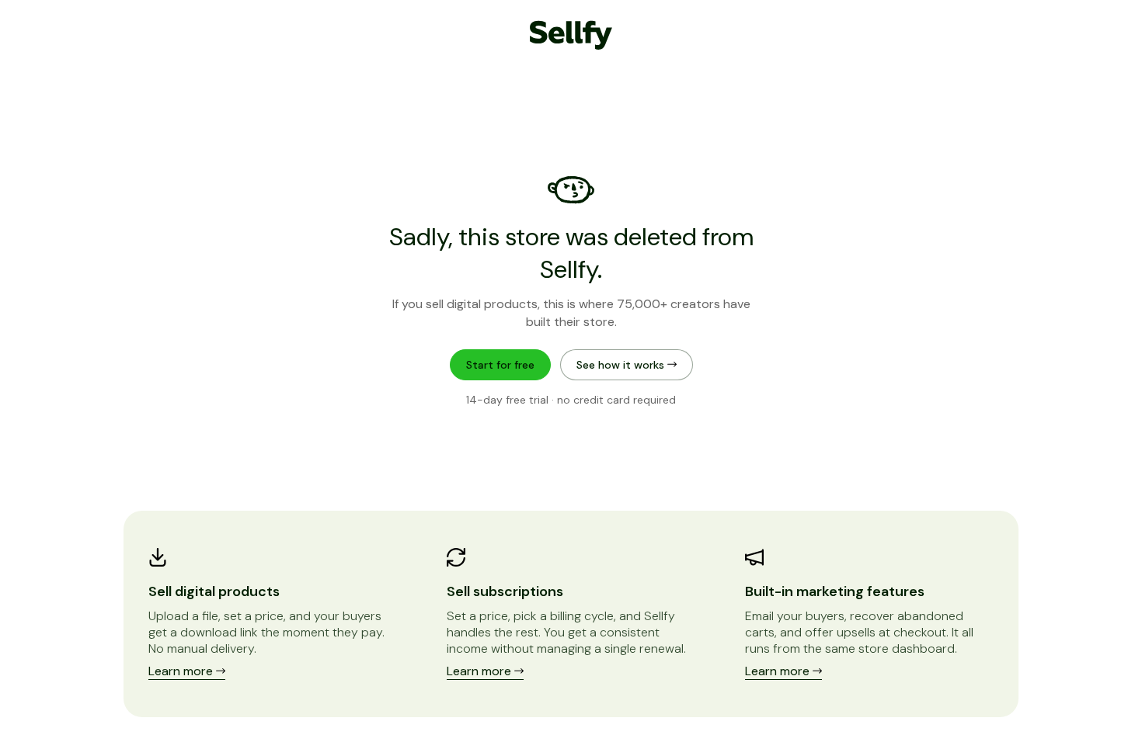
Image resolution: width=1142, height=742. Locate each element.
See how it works (621, 365)
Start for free (500, 365)
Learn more (182, 671)
